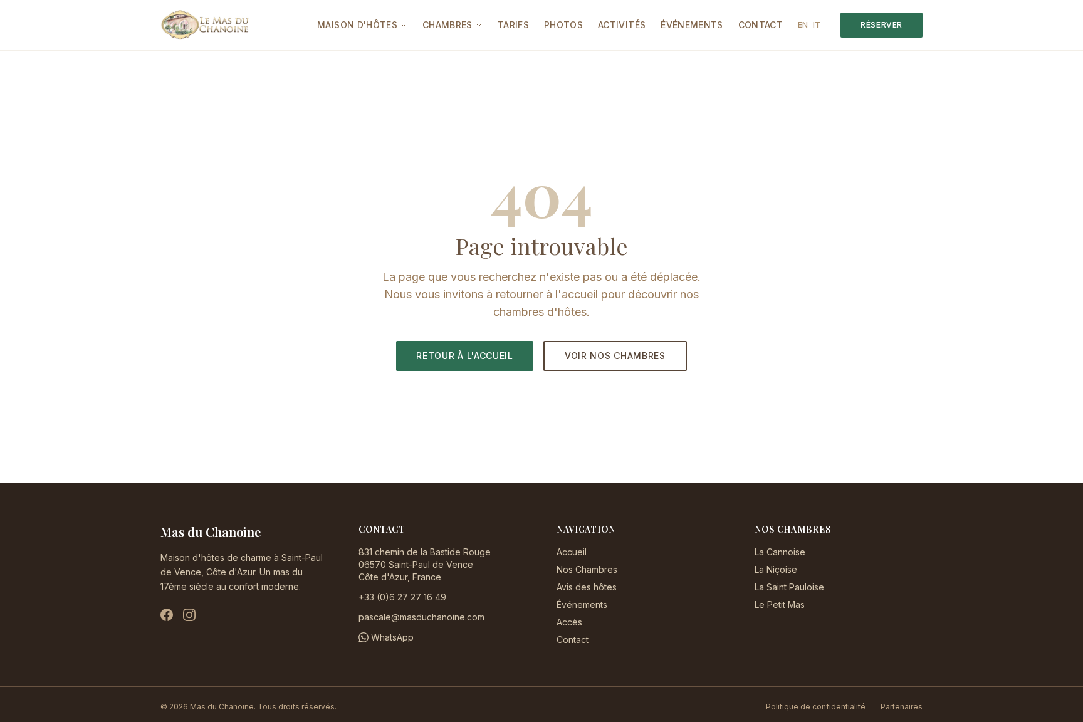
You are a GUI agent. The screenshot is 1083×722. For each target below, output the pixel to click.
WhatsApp (392, 637)
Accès (569, 622)
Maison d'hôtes (357, 24)
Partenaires (902, 706)
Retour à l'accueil (464, 355)
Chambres (447, 24)
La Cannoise (780, 552)
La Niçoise (776, 569)
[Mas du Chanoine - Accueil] (204, 25)
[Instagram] (189, 615)
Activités (622, 24)
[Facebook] (166, 615)
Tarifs (513, 24)
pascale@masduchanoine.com (421, 617)
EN (803, 24)
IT (816, 24)
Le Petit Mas (780, 604)
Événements (692, 24)
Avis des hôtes (587, 587)
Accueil (572, 552)
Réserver (882, 24)
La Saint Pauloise (789, 587)
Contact (760, 24)
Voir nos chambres (615, 355)
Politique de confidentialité (816, 706)
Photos (563, 24)
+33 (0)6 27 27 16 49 (402, 597)
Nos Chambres (587, 569)
